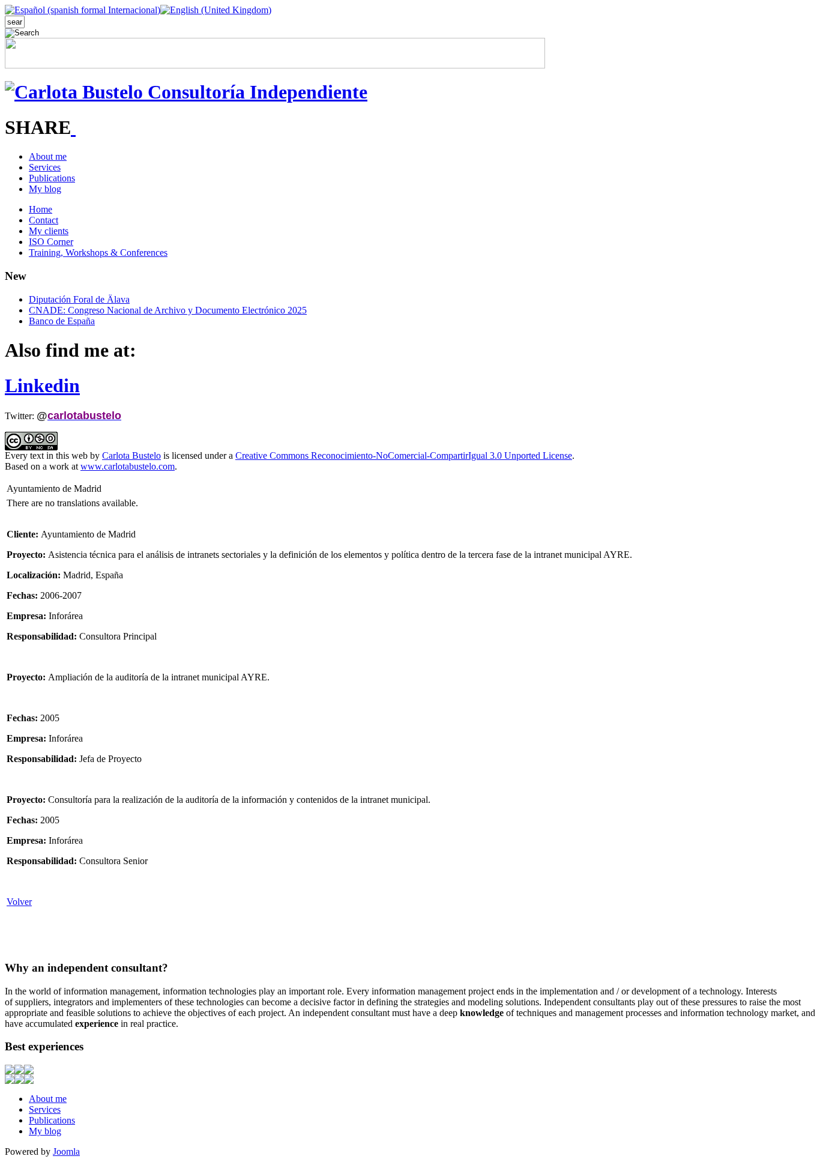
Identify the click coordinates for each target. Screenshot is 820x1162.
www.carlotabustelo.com (127, 466)
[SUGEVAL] (29, 1081)
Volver (19, 902)
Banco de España (62, 321)
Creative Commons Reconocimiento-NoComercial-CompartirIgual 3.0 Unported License (403, 455)
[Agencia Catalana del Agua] (9, 1071)
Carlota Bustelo (131, 455)
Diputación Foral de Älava (79, 299)
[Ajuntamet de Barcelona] (29, 1071)
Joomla (66, 1151)
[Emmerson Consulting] (19, 1081)
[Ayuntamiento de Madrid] (9, 1081)
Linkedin (42, 385)
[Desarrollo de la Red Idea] (19, 1071)
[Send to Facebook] (73, 127)
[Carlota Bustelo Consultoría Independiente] (186, 92)
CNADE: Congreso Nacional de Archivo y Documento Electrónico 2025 (168, 310)
